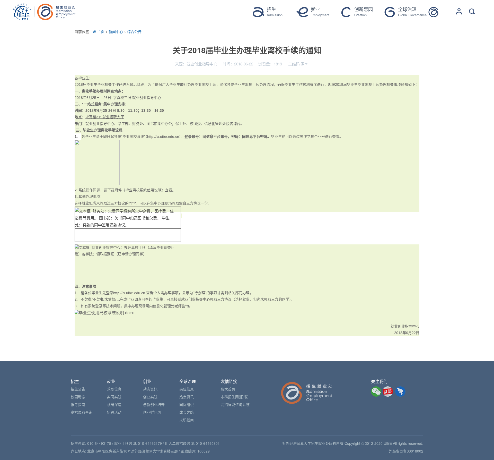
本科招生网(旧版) (235, 396)
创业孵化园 (152, 412)
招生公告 (78, 388)
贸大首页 (228, 388)
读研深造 (114, 404)
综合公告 (134, 31)
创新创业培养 (154, 404)
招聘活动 (114, 412)
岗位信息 (186, 388)
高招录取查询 (81, 412)
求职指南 (186, 419)
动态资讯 (150, 388)
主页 (100, 31)
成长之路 (186, 412)
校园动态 (78, 396)
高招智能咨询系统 (235, 404)
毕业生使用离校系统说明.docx (106, 313)
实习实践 (114, 396)
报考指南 (78, 404)
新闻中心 (116, 31)
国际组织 (186, 404)
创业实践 (150, 396)
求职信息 (114, 388)
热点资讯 (186, 396)
